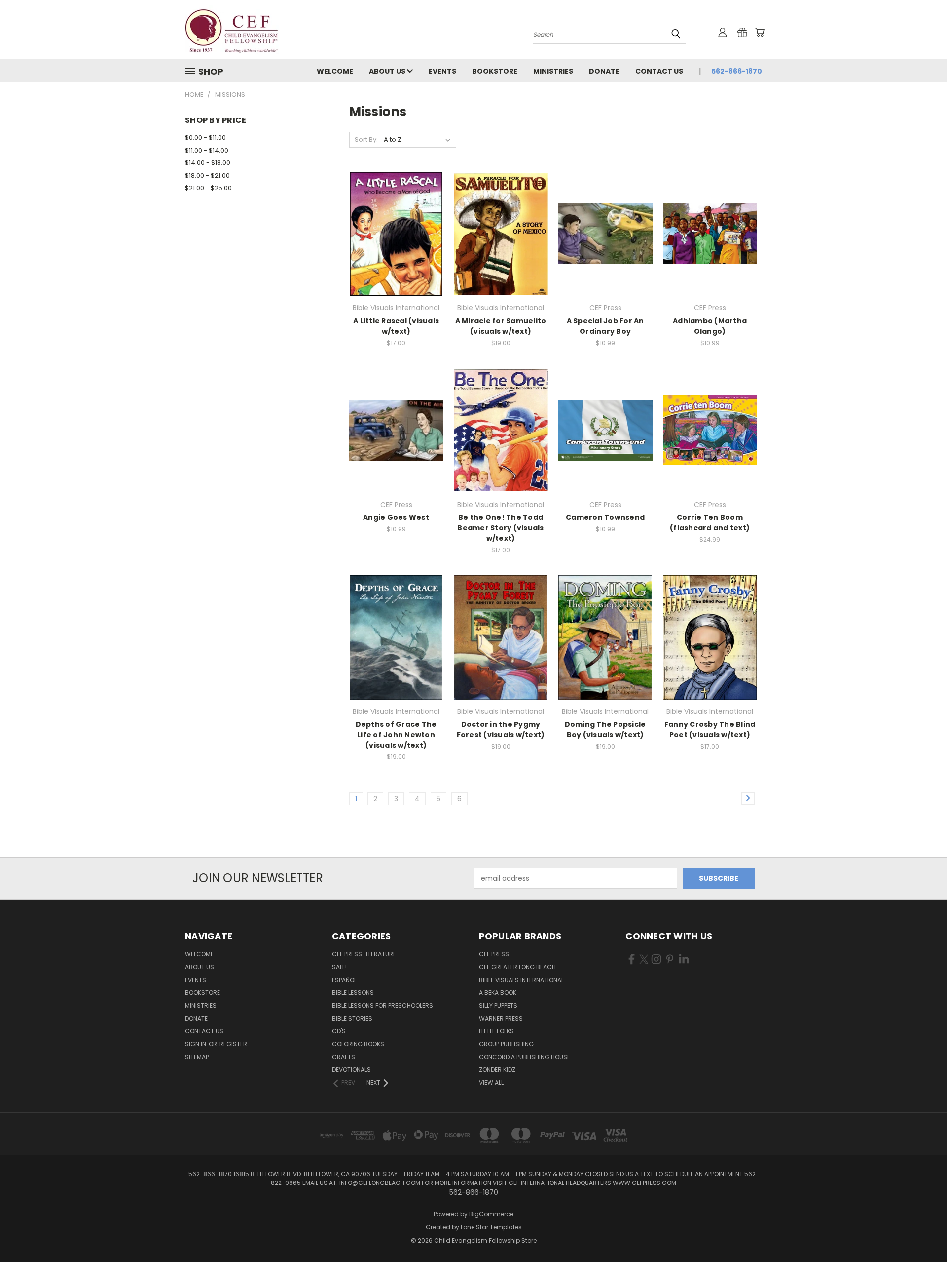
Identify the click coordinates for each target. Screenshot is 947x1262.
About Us (388, 71)
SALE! (339, 967)
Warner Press (501, 1018)
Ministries (553, 71)
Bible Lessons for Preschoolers (382, 1005)
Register (233, 1044)
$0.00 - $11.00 (205, 137)
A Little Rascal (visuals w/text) (396, 326)
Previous (921, 1231)
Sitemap (197, 1057)
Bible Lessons (353, 992)
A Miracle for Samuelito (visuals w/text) (500, 326)
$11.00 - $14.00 (206, 150)
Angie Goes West (396, 517)
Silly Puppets (498, 1005)
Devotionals (351, 1069)
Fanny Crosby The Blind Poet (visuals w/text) (710, 729)
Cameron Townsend (605, 517)
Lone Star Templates (491, 1227)
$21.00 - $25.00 (208, 188)
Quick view (396, 223)
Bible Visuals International (521, 980)
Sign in (196, 1044)
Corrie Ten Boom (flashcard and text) (710, 523)
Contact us (659, 71)
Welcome (335, 71)
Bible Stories (352, 1018)
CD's (339, 1031)
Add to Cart (396, 241)
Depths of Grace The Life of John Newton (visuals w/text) (396, 734)
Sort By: (366, 139)
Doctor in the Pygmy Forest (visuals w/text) (501, 729)
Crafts (343, 1057)
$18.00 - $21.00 (207, 175)
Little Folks (496, 1031)
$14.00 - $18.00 (207, 162)
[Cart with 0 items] (760, 32)
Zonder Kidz (497, 1069)
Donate (604, 71)
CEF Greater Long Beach (517, 967)
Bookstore (494, 71)
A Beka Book (497, 992)
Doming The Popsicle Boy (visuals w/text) (605, 729)
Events (442, 71)
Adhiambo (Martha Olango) (710, 326)
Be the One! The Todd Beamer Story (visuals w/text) (500, 528)
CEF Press (494, 954)
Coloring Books (358, 1044)
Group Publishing (506, 1044)
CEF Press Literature (364, 954)
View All (491, 1082)
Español (344, 980)
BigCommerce (491, 1214)
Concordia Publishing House (524, 1057)
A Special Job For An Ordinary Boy (605, 326)
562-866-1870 (736, 71)
